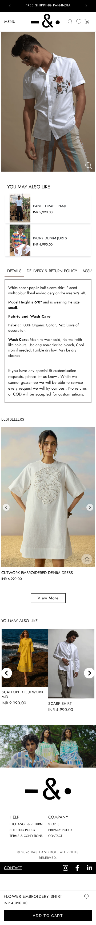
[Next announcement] (86, 6)
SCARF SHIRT (60, 703)
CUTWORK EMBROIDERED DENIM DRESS (37, 572)
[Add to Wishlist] (86, 900)
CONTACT (55, 835)
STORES (53, 824)
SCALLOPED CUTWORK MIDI (22, 694)
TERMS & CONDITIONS (26, 835)
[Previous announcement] (10, 6)
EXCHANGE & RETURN (26, 824)
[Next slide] (89, 673)
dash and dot (44, 852)
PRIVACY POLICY (60, 830)
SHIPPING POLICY (22, 830)
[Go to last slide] (6, 673)
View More (48, 598)
